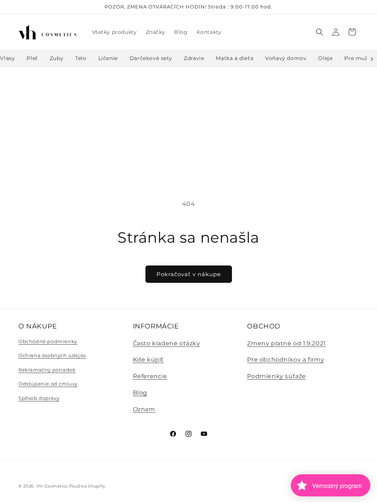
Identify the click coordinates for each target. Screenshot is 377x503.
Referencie (150, 376)
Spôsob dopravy (38, 398)
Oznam (144, 409)
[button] (319, 32)
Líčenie (108, 58)
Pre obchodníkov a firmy (285, 359)
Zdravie (194, 58)
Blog (140, 392)
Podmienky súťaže (276, 376)
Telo (80, 58)
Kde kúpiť (148, 359)
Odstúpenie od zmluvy (48, 384)
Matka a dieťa (234, 58)
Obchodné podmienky (47, 341)
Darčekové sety (151, 58)
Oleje (325, 58)
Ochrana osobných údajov (52, 355)
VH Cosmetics (52, 486)
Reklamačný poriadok (46, 370)
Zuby (56, 58)
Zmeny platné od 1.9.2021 (286, 343)
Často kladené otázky (166, 343)
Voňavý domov (285, 58)
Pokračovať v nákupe (188, 274)
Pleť (32, 58)
